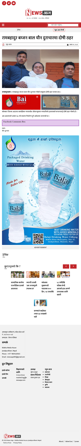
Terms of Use (7, 443)
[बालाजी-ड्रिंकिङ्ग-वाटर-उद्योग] (40, 102)
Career (76, 441)
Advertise (69, 441)
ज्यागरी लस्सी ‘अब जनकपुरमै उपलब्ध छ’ (31, 285)
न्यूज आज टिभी (59, 30)
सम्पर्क (4, 378)
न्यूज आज (8, 44)
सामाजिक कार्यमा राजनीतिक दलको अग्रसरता (17, 285)
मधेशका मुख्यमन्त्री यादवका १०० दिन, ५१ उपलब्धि (48, 287)
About (61, 441)
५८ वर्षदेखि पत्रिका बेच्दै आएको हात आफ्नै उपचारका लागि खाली (63, 288)
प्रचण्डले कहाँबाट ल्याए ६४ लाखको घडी (40, 314)
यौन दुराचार (5, 130)
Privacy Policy (17, 443)
